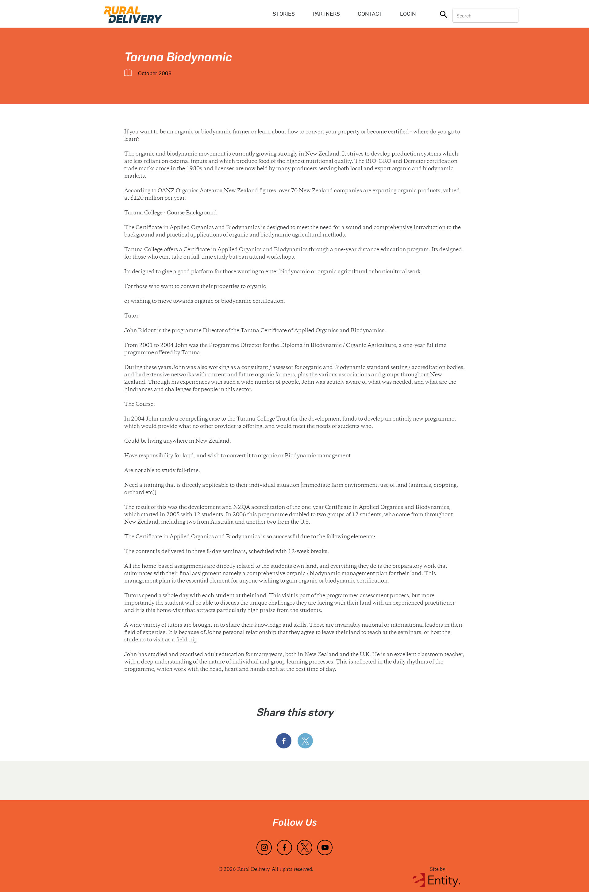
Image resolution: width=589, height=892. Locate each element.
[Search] (443, 16)
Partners (326, 13)
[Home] (133, 14)
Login (408, 13)
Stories (284, 13)
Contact (370, 13)
